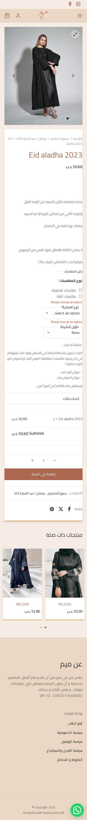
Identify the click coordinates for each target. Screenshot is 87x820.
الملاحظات (71, 398)
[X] (61, 509)
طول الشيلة (69, 327)
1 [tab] (45, 627)
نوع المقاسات (69, 281)
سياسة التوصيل (72, 741)
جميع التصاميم (60, 139)
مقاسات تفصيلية (64, 290)
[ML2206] (22, 573)
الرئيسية (78, 139)
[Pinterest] (52, 509)
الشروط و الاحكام (70, 759)
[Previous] (9, 576)
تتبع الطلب (75, 723)
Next (73, 75)
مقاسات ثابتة (66, 296)
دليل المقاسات (73, 271)
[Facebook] (69, 509)
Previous (13, 75)
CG (62, 813)
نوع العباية (70, 307)
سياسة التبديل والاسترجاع (65, 750)
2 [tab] (41, 627)
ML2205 (64, 604)
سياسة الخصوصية (70, 732)
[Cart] (7, 15)
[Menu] (80, 16)
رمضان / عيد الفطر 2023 (31, 139)
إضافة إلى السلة (43, 474)
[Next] (78, 576)
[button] (77, 810)
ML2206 (22, 604)
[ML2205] (64, 573)
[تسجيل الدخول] (18, 15)
